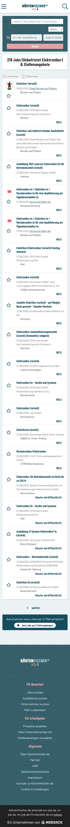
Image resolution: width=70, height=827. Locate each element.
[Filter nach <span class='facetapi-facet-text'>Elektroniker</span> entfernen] (23, 76)
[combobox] (37, 21)
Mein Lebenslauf (35, 710)
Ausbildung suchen (35, 698)
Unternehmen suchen (35, 704)
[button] (9, 37)
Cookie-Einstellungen (35, 789)
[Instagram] (38, 673)
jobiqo (58, 814)
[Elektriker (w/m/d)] (9, 86)
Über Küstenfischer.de (35, 754)
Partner (35, 760)
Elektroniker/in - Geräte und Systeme (36, 382)
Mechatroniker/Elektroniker (31, 451)
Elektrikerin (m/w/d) (27, 430)
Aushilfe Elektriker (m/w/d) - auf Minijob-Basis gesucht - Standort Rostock (38, 304)
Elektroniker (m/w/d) (27, 105)
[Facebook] (32, 673)
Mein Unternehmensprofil (35, 732)
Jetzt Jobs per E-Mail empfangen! (37, 625)
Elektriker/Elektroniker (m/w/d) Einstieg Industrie (38, 250)
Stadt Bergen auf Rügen (43, 88)
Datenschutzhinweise (35, 771)
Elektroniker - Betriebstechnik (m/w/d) (37, 557)
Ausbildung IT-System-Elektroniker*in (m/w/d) (36, 533)
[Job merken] (10, 95)
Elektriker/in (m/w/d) (28, 582)
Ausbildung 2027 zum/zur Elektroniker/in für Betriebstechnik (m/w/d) (40, 166)
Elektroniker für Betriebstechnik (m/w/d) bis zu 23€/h (40, 478)
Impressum (35, 777)
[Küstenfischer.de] (35, 6)
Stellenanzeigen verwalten (35, 738)
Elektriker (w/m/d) (26, 83)
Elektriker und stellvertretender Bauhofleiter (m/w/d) (40, 132)
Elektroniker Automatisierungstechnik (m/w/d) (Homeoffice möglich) (36, 333)
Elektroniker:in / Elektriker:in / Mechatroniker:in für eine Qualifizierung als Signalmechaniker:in (39, 193)
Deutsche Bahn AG (40, 201)
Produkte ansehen (35, 726)
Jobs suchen (35, 692)
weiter (36, 608)
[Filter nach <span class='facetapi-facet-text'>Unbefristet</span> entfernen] (4, 76)
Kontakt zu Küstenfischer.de (35, 783)
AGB (35, 766)
